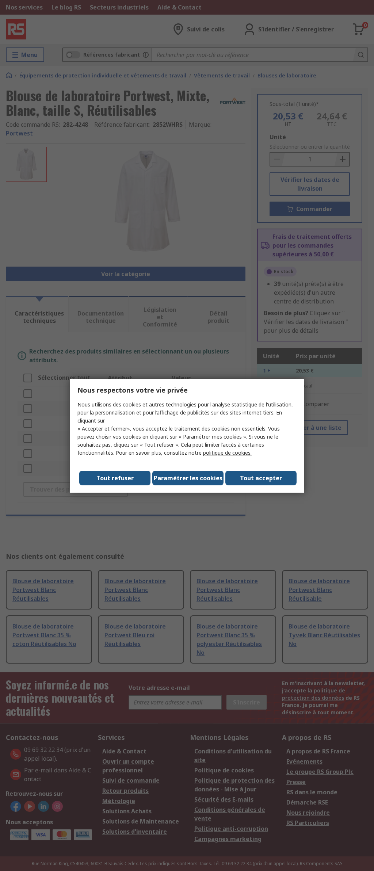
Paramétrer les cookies (188, 478)
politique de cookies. (227, 452)
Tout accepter (261, 478)
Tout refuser (115, 478)
